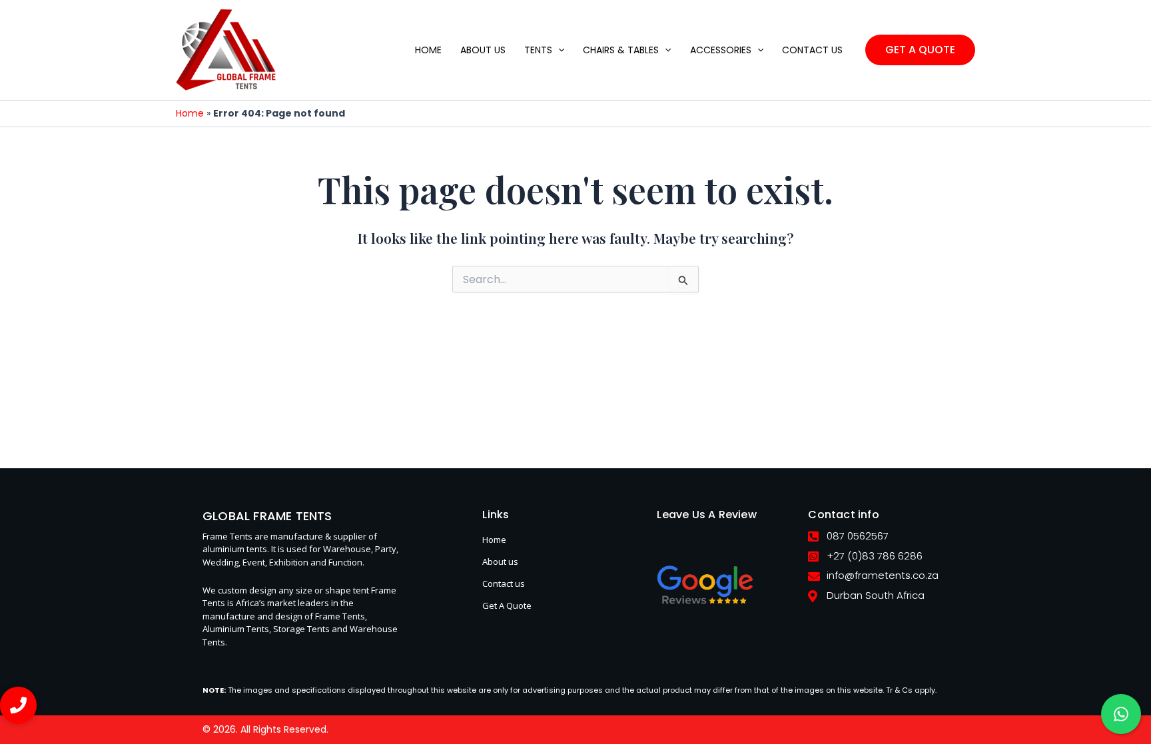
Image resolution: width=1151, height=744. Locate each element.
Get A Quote (507, 605)
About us (500, 561)
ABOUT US (483, 50)
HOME (428, 50)
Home (190, 113)
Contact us (503, 583)
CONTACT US (812, 50)
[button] (558, 50)
